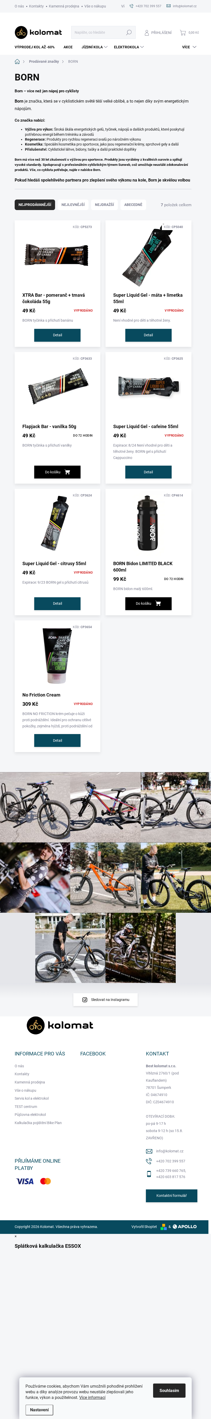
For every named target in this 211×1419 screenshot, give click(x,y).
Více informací (92, 1397)
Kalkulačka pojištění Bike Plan (38, 1123)
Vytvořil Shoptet (144, 1227)
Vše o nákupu (95, 6)
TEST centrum (26, 1107)
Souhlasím (169, 1390)
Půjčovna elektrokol (30, 1115)
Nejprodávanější (35, 205)
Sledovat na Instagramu (110, 1000)
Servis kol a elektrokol (32, 1098)
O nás (19, 6)
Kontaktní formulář (171, 1196)
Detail (57, 335)
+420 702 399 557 (170, 1161)
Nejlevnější (73, 205)
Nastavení (39, 1409)
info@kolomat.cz (169, 1151)
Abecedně (133, 205)
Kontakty (36, 6)
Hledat (129, 32)
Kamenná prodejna (64, 6)
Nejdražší (104, 205)
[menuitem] (36, 47)
